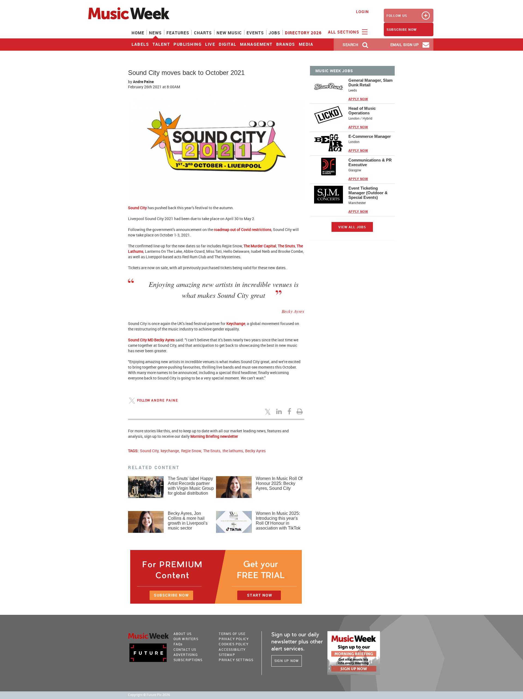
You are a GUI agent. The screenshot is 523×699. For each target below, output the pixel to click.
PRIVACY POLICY (234, 639)
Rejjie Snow (191, 450)
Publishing (188, 44)
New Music (229, 32)
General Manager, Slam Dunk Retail (370, 82)
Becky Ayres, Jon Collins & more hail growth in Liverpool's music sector (188, 520)
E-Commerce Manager (369, 136)
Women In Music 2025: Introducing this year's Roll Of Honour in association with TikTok (278, 520)
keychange (170, 450)
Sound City (137, 207)
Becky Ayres (255, 450)
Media (306, 44)
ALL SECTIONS (344, 32)
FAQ (178, 644)
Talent (161, 44)
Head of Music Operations (362, 110)
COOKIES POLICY (233, 644)
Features (177, 32)
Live (210, 44)
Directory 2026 (303, 32)
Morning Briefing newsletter (214, 436)
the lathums (233, 450)
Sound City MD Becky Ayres (151, 339)
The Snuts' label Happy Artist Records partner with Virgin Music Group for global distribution (191, 486)
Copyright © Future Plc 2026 (149, 695)
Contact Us (185, 649)
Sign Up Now (286, 660)
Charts (203, 32)
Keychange (235, 323)
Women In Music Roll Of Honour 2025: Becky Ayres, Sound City (279, 483)
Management (256, 44)
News (155, 32)
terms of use (232, 633)
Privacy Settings (236, 660)
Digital (227, 44)
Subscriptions (188, 660)
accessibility (232, 649)
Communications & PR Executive (370, 162)
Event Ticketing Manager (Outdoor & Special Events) (368, 193)
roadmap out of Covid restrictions (242, 229)
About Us (183, 633)
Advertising (186, 654)
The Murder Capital (260, 245)
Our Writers (186, 639)
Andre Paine (143, 81)
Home (138, 32)
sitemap (227, 654)
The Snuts (286, 245)
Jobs (274, 32)
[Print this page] (300, 411)
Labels (140, 44)
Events (255, 32)
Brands (285, 44)
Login (362, 11)
